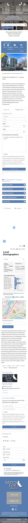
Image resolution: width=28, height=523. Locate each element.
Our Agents (5, 392)
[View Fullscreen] (4, 308)
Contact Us (6, 109)
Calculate (14, 464)
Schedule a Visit (19, 109)
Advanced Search (7, 27)
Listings (9, 365)
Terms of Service (23, 171)
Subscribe (14, 427)
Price (4, 446)
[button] (25, 24)
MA (13, 365)
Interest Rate (6, 457)
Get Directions (8, 326)
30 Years (6, 440)
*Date (4, 123)
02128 (5, 367)
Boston (23, 365)
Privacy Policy (18, 171)
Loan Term (5, 436)
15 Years (13, 440)
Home (3, 365)
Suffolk (17, 365)
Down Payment (6, 452)
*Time (4, 129)
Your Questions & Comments (10, 134)
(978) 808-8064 (8, 386)
